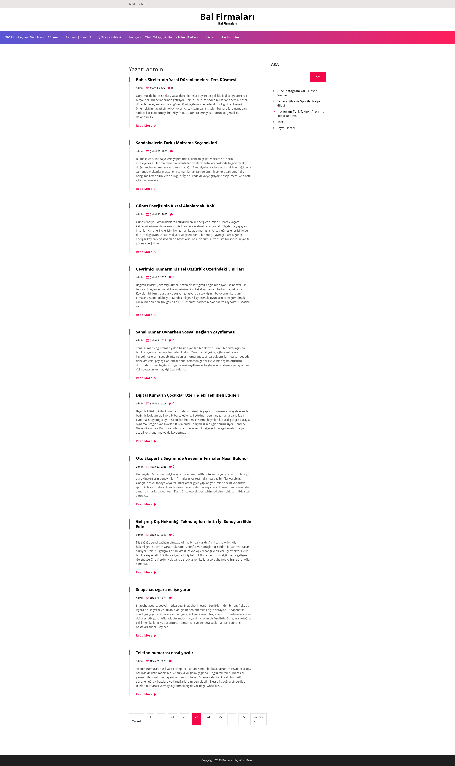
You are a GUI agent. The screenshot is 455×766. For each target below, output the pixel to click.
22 (184, 717)
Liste (210, 37)
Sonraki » (258, 719)
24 (208, 717)
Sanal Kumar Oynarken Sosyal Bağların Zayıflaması (185, 332)
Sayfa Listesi (230, 37)
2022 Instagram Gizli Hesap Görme (31, 37)
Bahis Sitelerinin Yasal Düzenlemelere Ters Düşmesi (186, 79)
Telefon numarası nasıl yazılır (164, 652)
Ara (275, 64)
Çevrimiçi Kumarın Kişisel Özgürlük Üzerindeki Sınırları (190, 269)
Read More (144, 126)
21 (172, 717)
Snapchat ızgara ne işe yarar (163, 589)
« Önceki (136, 719)
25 (220, 717)
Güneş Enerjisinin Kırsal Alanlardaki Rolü (176, 205)
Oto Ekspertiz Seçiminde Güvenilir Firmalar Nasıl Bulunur (192, 458)
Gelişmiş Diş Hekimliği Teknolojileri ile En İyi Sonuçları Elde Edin (193, 524)
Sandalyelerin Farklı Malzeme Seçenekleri (176, 142)
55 (243, 717)
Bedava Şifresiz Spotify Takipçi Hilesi (93, 37)
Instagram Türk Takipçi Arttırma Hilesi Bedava (164, 37)
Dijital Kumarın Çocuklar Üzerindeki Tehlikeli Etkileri (187, 395)
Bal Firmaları (227, 16)
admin (140, 88)
